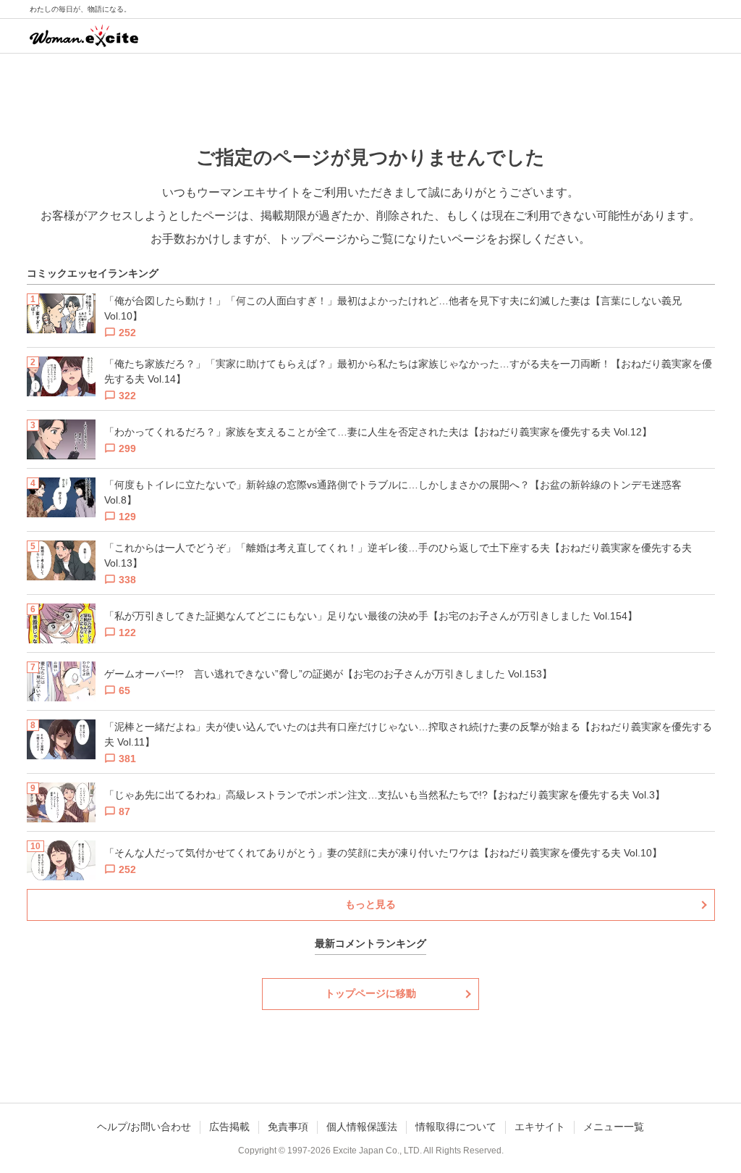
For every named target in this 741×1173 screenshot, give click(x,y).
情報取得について (455, 1126)
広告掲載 (229, 1126)
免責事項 (288, 1126)
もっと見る (370, 904)
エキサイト (540, 1126)
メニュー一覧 (613, 1126)
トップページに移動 (370, 993)
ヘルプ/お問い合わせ (144, 1126)
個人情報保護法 (361, 1126)
